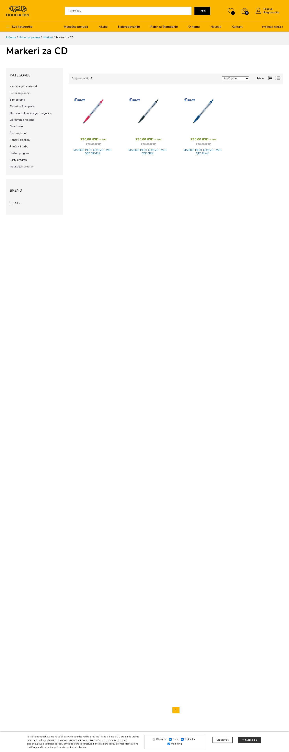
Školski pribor (18, 133)
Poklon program (19, 153)
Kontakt (237, 27)
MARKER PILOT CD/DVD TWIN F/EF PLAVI (203, 152)
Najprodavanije (129, 27)
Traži (202, 11)
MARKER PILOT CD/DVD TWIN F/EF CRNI (148, 152)
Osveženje (16, 126)
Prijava (267, 9)
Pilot (18, 203)
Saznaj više (222, 739)
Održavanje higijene (22, 120)
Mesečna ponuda (76, 27)
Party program (19, 160)
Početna (11, 37)
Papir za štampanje (164, 27)
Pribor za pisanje (29, 37)
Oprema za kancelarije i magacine (31, 113)
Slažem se (251, 739)
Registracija (271, 12)
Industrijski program (22, 166)
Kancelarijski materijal (23, 86)
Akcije (103, 27)
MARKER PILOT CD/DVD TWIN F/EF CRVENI (92, 152)
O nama (194, 27)
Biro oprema (17, 100)
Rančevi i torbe (19, 146)
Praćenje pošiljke (272, 27)
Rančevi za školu (20, 140)
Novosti (215, 27)
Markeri (48, 37)
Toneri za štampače (22, 106)
